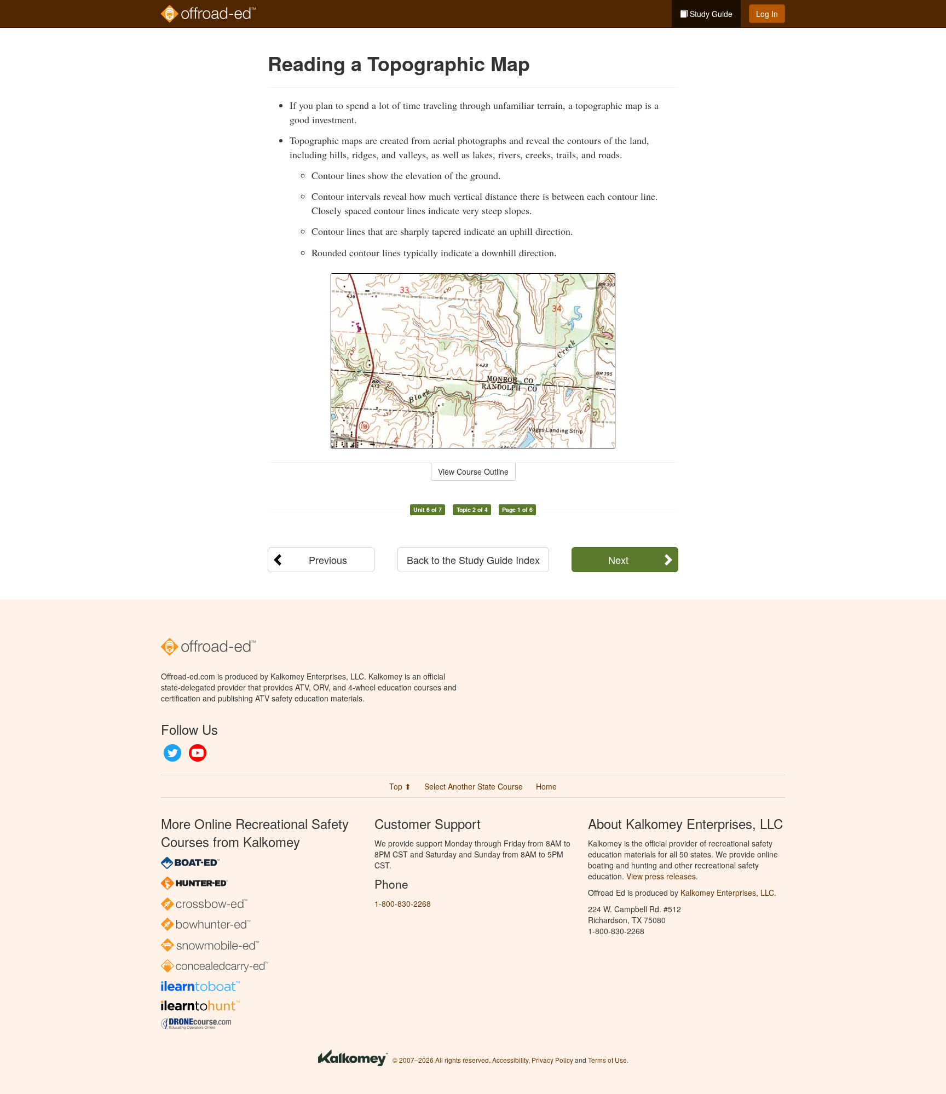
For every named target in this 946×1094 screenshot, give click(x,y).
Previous (328, 559)
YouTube (197, 753)
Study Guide (710, 13)
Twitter (172, 753)
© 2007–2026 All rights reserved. (442, 1059)
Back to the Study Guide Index (473, 559)
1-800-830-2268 (402, 903)
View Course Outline (473, 471)
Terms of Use (607, 1059)
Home (546, 786)
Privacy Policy (552, 1059)
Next (618, 559)
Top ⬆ (400, 786)
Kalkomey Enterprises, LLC (727, 892)
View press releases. (662, 876)
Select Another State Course (473, 786)
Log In (767, 13)
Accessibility (510, 1059)
